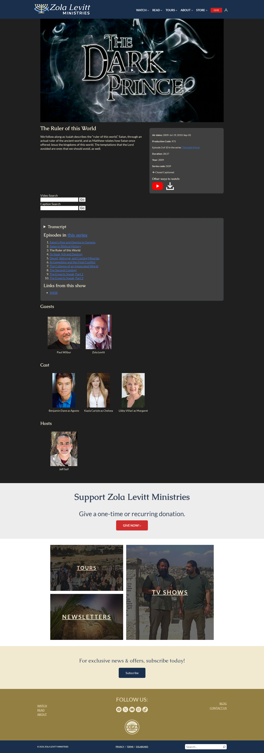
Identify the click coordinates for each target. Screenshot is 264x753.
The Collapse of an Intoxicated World (74, 266)
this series (77, 235)
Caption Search (50, 204)
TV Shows (170, 592)
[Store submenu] (207, 10)
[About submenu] (192, 10)
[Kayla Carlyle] (98, 406)
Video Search (49, 195)
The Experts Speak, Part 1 (66, 274)
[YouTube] (157, 189)
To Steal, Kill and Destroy (66, 254)
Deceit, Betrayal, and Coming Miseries (74, 258)
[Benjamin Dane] (63, 406)
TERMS (130, 746)
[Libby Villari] (133, 406)
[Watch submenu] (148, 10)
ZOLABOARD (142, 746)
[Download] (170, 189)
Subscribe (132, 673)
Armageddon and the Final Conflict (72, 262)
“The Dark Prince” (191, 147)
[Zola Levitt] (98, 348)
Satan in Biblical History (65, 246)
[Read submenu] (161, 10)
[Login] (226, 10)
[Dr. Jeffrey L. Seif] (63, 465)
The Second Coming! (63, 270)
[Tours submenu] (176, 10)
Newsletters (86, 616)
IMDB (54, 292)
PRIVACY (120, 746)
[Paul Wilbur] (64, 348)
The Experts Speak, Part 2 (66, 278)
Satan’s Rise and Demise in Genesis (72, 242)
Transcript (57, 226)
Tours (87, 568)
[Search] (224, 747)
